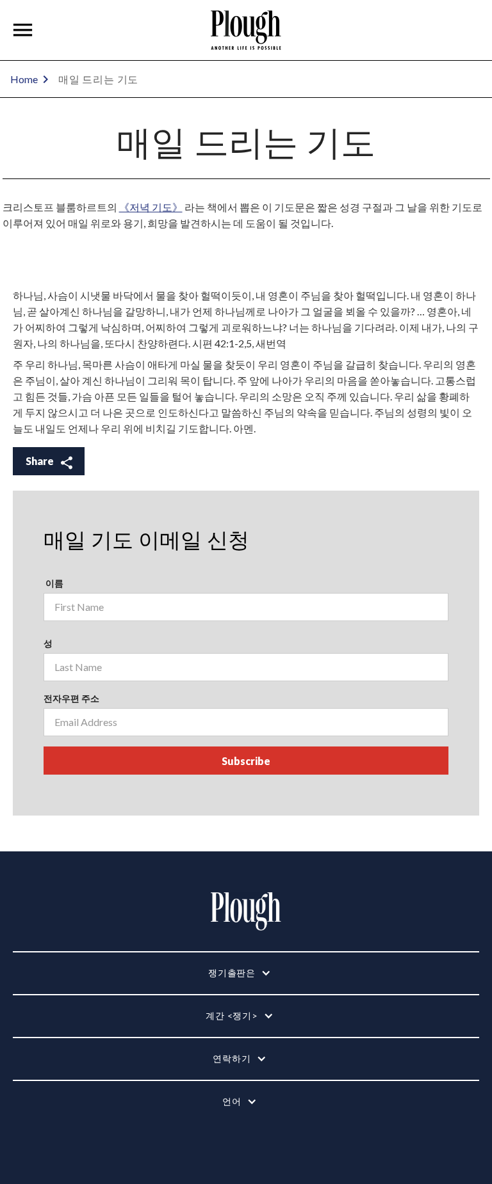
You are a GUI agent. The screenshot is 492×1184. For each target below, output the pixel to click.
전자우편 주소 (71, 698)
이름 (53, 583)
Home (24, 79)
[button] (23, 30)
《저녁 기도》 (151, 207)
